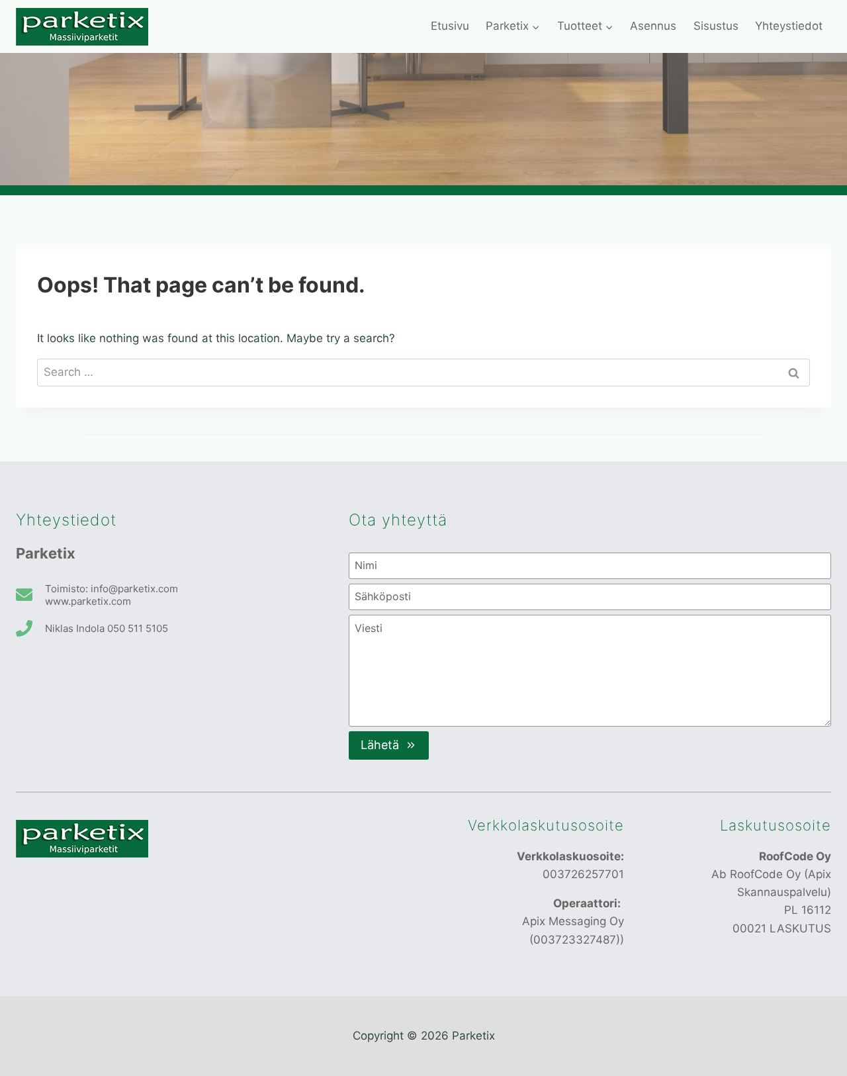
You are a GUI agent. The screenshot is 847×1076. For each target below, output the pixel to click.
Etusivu (450, 25)
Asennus (653, 25)
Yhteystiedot (789, 25)
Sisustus (715, 25)
